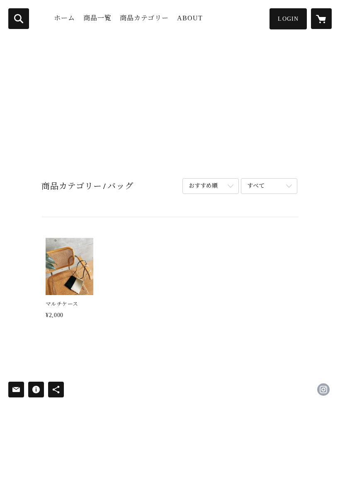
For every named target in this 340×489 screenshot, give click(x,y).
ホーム (64, 18)
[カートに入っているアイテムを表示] (321, 18)
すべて (256, 186)
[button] (288, 18)
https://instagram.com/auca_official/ (323, 389)
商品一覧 (97, 18)
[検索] (18, 18)
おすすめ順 (203, 186)
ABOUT (190, 18)
